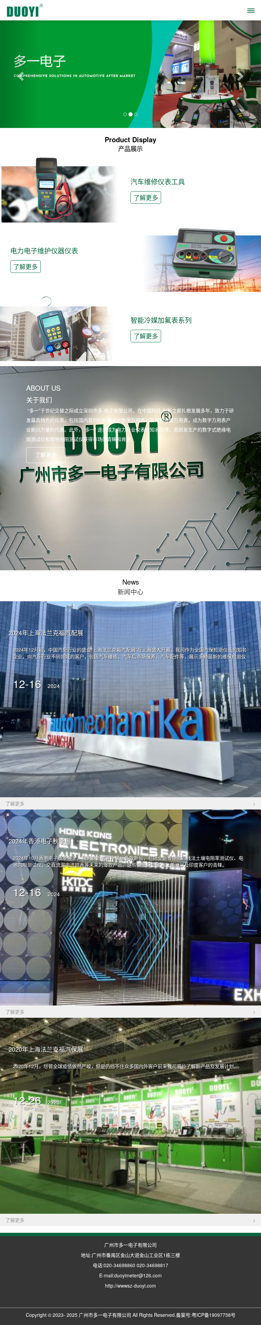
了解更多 (146, 197)
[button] (19, 74)
